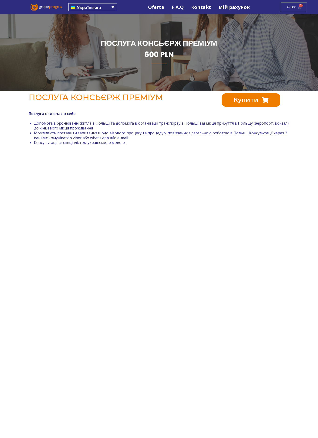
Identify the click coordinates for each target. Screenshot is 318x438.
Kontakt (201, 7)
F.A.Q (178, 7)
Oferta (156, 7)
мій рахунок (234, 7)
